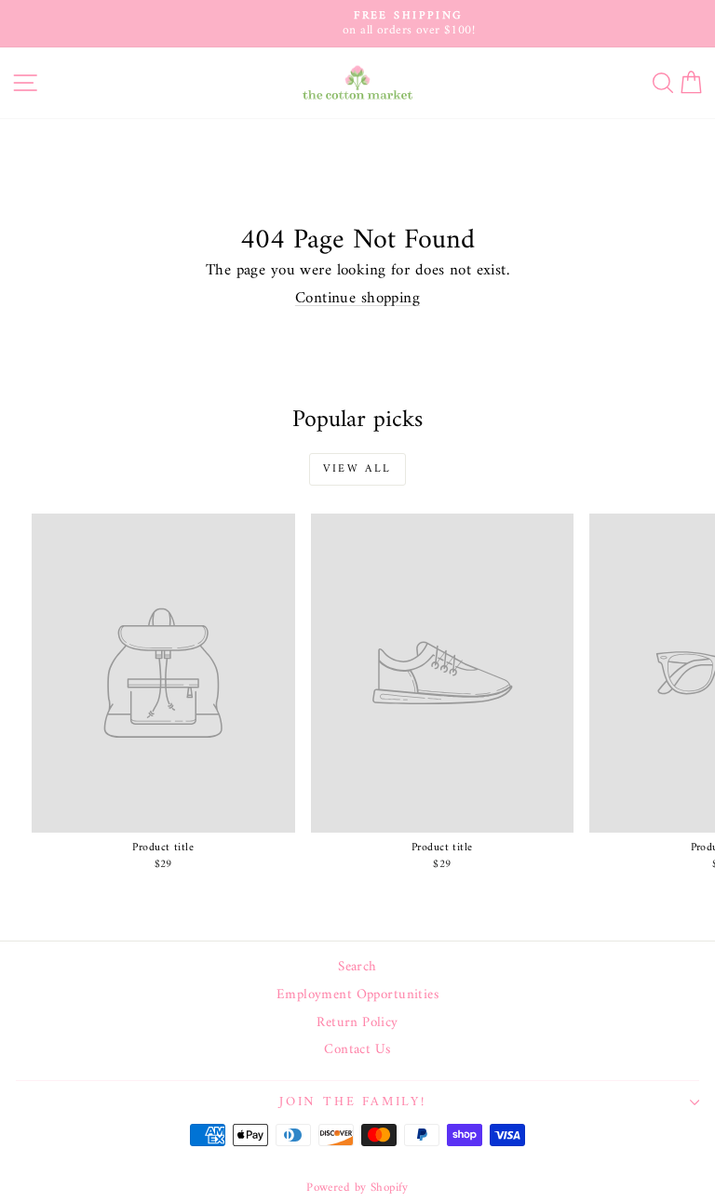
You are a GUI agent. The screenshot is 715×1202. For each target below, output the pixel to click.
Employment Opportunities (357, 995)
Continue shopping (357, 299)
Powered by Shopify (357, 1187)
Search (357, 967)
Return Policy (357, 1023)
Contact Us (357, 1050)
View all (357, 469)
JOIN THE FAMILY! (352, 1102)
